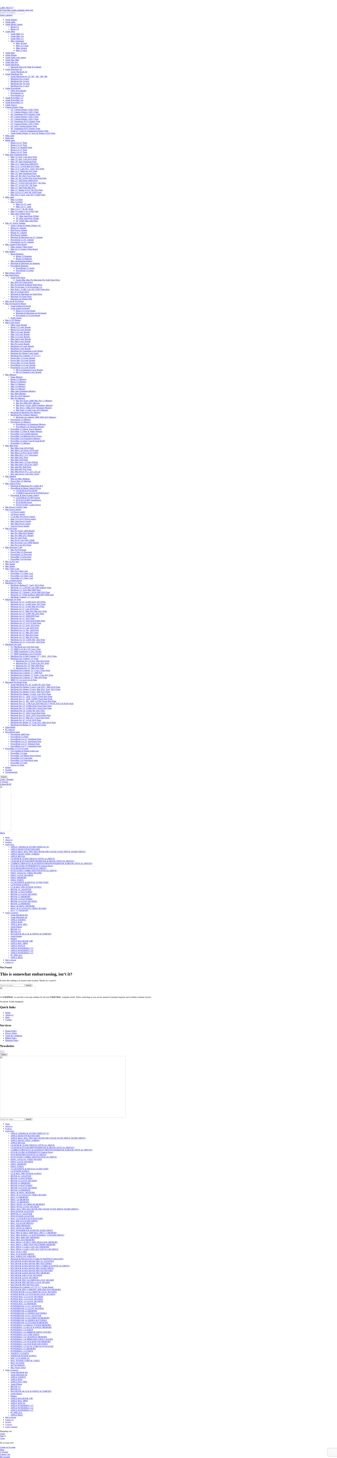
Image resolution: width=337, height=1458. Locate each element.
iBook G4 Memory (18, 382)
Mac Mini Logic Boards (21, 341)
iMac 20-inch (21, 43)
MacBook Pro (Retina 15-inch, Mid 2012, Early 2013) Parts (35, 689)
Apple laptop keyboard (20, 308)
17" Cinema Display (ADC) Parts (25, 112)
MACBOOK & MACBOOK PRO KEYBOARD (32, 1270)
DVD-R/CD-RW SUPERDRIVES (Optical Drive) (32, 866)
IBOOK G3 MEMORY (21, 896)
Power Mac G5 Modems (21, 481)
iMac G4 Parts (17, 202)
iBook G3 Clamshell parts (21, 147)
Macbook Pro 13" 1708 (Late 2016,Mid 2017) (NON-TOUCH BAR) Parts (42, 703)
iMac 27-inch (21, 50)
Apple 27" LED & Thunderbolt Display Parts (29, 131)
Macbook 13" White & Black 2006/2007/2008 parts (32, 595)
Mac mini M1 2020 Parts (21, 467)
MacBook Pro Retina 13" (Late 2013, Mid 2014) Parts (33, 722)
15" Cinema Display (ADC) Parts (25, 109)
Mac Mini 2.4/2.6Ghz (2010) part (24, 450)
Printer (8, 767)
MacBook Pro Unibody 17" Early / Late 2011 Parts (32, 675)
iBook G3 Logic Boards (21, 327)
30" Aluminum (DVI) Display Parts (25, 128)
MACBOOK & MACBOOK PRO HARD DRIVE (32, 1268)
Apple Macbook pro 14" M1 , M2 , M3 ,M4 (29, 76)
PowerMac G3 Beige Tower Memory (26, 429)
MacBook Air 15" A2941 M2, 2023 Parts (28, 640)
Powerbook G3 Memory (21, 419)
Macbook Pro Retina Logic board (24, 353)
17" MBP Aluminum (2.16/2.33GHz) (26, 651)
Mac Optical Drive (13, 483)
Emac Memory (17, 377)
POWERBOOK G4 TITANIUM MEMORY (29, 1323)
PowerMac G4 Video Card (22, 576)
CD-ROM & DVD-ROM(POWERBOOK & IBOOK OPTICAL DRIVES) (42, 861)
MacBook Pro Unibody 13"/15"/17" (26, 356)
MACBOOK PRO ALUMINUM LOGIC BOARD (32, 1280)
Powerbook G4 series (25, 270)
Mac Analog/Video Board (16, 244)
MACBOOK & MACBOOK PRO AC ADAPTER (32, 1261)
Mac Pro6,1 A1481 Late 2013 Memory (32, 410)
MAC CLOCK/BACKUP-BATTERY (27, 1218)
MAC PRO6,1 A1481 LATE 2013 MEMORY (30, 1247)
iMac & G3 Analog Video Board (24, 249)
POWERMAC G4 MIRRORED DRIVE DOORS (32, 1339)
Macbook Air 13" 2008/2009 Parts (25, 616)
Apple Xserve (11, 105)
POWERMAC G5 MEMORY (23, 1349)
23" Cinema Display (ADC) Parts (25, 124)
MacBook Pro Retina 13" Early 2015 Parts (28, 725)
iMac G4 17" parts (23, 206)
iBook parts (10, 140)
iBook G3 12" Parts (19, 143)
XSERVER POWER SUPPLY (24, 1356)
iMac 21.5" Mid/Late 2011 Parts (24, 171)
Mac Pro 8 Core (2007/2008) (23, 540)
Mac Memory (11, 375)
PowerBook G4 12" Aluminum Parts (26, 739)
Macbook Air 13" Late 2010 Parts (25, 628)
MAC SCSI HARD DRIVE (22, 1254)
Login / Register (11, 1427)
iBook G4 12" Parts (19, 150)
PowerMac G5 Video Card (22, 578)
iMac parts (9, 197)
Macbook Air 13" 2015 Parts (22, 618)
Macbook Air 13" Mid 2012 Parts (24, 635)
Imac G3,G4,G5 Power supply (23, 519)
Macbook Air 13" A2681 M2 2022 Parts (27, 614)
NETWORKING (18, 1365)
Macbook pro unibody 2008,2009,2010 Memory (36, 417)
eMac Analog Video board (22, 247)
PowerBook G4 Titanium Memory (30, 427)
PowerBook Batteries (19, 266)
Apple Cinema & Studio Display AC (26, 225)
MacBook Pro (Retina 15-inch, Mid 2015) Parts (30, 692)
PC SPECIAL (16, 955)
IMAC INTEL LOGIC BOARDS (25, 1207)
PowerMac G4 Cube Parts (21, 758)
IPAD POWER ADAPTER (22, 1211)
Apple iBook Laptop (14, 24)
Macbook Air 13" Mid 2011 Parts (24, 632)
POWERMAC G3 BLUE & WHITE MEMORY (31, 1327)
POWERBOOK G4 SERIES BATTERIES (29, 1320)
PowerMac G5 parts (19, 763)
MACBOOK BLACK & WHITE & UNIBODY (31, 934)
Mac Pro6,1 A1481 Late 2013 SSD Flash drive (30, 289)
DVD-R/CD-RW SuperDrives (28, 500)
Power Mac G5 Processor (21, 552)
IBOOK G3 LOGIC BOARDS (24, 894)
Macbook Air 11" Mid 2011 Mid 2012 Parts (29, 611)
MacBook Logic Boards (21, 348)
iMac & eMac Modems (20, 479)
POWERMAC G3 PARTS (22, 1330)
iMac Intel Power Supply (21, 521)
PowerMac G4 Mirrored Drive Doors (26, 436)
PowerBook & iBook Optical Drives (26, 488)
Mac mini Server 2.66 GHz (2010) (25, 474)
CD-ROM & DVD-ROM (26, 490)
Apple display (16, 936)
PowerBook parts (12, 732)
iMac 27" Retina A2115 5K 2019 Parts (27, 190)
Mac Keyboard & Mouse (15, 304)
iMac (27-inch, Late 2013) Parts (24, 159)
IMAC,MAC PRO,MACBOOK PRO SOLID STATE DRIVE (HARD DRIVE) (44, 1209)
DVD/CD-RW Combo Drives (28, 505)
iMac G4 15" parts (23, 204)
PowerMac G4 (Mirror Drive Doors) (26, 756)
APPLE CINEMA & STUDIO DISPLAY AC (30, 847)
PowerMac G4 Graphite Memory (24, 434)
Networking (10, 727)
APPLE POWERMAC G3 (22, 948)
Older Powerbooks (18, 91)
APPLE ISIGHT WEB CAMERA (25, 854)
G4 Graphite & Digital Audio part (25, 751)
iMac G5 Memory (18, 389)
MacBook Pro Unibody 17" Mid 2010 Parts (29, 677)
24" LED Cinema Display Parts (24, 126)
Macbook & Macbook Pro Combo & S (27, 486)
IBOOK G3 (16, 929)
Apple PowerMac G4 (14, 100)
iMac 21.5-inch (22, 46)
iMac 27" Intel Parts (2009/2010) (24, 180)
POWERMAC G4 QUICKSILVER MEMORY (31, 1341)
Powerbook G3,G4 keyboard (28, 315)
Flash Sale (9, 138)
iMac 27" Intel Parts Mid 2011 (23, 188)
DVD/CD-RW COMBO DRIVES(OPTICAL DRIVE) (34, 870)
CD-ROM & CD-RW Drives (28, 498)
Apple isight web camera (15, 57)
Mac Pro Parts (11, 528)
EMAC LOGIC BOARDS (22, 875)
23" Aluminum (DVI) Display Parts (25, 121)
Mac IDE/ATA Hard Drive (22, 282)
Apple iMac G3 (17, 34)
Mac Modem (10, 476)
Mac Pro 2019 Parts (19, 538)
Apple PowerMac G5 (14, 102)
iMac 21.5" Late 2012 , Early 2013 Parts (27, 169)
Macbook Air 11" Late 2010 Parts (25, 609)
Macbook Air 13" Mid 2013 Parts (24, 637)
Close (2, 1433)
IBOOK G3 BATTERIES (21, 892)
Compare (8, 1425)
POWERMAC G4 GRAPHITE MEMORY (29, 1337)
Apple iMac (10, 31)
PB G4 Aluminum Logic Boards (29, 370)
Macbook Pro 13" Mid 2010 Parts (30, 668)
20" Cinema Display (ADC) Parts (25, 117)
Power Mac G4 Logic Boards (23, 360)
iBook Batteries (17, 254)
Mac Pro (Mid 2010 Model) (22, 533)
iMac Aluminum (17, 41)
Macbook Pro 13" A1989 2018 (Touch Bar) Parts (31, 706)
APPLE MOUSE (18, 856)
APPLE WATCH (18, 946)
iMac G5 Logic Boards (20, 337)
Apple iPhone (11, 55)
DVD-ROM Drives (24, 502)
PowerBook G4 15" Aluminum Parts (26, 741)
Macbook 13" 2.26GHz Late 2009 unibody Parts (31, 587)
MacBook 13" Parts (13, 583)
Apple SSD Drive (18, 277)
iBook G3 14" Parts (19, 145)
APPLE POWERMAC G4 (22, 950)
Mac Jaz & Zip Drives (14, 301)
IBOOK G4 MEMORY (21, 904)
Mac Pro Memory (18, 398)
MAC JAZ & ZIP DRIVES (22, 1223)
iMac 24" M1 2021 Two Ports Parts (25, 176)
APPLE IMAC (17, 957)
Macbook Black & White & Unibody (26, 67)
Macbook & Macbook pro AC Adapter (27, 237)
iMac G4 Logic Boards (20, 334)
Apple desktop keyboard (21, 306)
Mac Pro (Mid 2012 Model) (22, 535)
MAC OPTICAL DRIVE (21, 1228)
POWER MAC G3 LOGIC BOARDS (27, 1297)
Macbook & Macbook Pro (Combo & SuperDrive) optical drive (37, 1259)
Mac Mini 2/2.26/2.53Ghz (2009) (24, 453)
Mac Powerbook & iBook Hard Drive (26, 285)
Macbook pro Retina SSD (21, 299)
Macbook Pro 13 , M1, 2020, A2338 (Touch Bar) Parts (33, 701)
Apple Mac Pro (11, 62)
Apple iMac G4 (17, 36)
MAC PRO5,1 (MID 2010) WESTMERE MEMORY (33, 1244)
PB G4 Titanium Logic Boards (28, 372)
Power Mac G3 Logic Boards (23, 358)
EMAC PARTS (17, 880)
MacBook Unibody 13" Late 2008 (25, 597)
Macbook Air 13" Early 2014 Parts (25, 625)
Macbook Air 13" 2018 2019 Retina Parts (28, 621)
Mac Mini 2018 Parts (19, 460)
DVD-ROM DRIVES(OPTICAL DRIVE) (28, 868)
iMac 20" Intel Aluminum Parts (23, 162)
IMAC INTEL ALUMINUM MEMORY (28, 1204)
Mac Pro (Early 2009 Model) (23, 531)
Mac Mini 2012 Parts (19, 457)
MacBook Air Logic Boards (22, 346)
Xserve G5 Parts (17, 765)
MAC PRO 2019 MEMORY (23, 1240)
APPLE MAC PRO (19, 924)
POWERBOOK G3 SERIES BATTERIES (29, 1313)
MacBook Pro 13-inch (20, 79)
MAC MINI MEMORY (21, 1226)
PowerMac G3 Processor (21, 557)
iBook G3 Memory (18, 379)
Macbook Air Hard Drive (21, 296)
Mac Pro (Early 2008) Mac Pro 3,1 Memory (34, 401)
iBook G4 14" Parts (19, 152)
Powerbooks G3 (17, 95)
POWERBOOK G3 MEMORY (24, 1311)
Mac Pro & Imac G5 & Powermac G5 (26, 287)
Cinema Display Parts (14, 107)
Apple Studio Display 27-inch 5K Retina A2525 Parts (33, 133)
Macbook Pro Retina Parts (16, 682)
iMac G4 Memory (18, 386)
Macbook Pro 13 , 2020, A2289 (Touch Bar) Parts (31, 699)
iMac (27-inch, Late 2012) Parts (24, 157)
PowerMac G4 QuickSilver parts (24, 760)
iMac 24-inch (21, 48)
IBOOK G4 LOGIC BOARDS (24, 901)
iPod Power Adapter (19, 235)
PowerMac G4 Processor (21, 559)
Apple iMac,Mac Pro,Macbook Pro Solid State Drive (38, 280)
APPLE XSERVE (18, 920)
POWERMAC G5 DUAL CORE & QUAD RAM (32, 1346)
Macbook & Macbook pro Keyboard (31, 313)
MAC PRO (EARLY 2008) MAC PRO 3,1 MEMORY (34, 1233)
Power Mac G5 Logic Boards (23, 363)
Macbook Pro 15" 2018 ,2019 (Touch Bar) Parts (31, 715)
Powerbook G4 (17, 93)
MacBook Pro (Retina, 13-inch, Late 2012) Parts (31, 694)
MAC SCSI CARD (19, 1252)
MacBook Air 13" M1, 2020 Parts (25, 630)
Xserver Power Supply (20, 526)
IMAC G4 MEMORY (20, 1199)
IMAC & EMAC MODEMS (23, 906)
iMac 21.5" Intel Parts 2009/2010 (24, 164)
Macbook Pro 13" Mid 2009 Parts (30, 666)
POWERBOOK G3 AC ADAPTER (26, 1306)
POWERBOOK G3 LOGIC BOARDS (27, 1308)
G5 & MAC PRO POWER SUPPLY (26, 887)
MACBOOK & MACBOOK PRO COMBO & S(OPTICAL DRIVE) (40, 1266)
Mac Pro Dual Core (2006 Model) (25, 543)
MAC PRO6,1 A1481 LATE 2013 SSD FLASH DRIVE (34, 1249)
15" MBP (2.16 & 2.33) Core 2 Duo (26, 649)
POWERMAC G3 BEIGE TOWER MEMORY (31, 1325)
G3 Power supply (18, 512)
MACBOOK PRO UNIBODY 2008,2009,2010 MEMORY (36, 1289)
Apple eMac (10, 22)
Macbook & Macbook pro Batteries (25, 263)
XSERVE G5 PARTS (20, 1353)
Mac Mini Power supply (21, 524)
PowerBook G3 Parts (19, 737)
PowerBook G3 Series (25, 268)
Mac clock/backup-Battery (22, 261)
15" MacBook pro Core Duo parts (25, 647)
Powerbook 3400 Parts (20, 734)
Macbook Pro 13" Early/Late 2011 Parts (32, 663)
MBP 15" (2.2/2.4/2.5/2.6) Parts (24, 680)
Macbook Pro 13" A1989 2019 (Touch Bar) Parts (31, 708)
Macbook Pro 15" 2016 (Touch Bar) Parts (28, 713)
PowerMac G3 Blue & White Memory (27, 431)
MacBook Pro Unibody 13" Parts (24, 658)
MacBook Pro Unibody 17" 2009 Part (26, 673)
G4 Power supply (18, 514)
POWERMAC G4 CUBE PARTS (25, 1334)
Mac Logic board (12, 322)
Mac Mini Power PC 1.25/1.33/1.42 (25, 472)
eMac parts (9, 135)
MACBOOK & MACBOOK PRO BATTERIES (31, 1263)
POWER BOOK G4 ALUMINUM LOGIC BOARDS (34, 1292)
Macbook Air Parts (13, 599)
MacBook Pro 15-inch (20, 81)
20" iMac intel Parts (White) (27, 218)
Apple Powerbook (13, 88)
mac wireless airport (13, 580)
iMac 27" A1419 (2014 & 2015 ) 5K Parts (28, 183)
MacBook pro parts (13, 644)
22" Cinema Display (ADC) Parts (25, 119)
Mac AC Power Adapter (15, 223)
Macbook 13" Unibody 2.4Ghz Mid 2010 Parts (30, 592)
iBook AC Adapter (18, 228)
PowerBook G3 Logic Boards (23, 365)
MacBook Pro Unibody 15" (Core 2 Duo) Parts (30, 670)
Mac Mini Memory (18, 393)
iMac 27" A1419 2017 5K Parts (24, 185)
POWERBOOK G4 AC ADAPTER (26, 1315)
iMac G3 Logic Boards (20, 332)
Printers (14, 939)
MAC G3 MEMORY (20, 911)
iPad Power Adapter (19, 230)
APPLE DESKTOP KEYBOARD (25, 849)
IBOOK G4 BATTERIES (21, 899)
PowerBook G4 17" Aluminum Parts (26, 746)
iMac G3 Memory (18, 384)
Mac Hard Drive (12, 275)
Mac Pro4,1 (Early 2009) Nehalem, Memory (34, 405)
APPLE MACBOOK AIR (22, 941)
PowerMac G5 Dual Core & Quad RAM (28, 441)
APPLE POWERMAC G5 (22, 953)
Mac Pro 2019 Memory (20, 396)
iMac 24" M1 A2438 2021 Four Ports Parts (28, 178)
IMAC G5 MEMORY (20, 1202)
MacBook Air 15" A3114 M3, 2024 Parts (28, 642)
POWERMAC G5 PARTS (22, 1351)
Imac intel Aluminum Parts (16, 154)
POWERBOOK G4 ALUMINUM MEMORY (30, 1318)
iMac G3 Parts (17, 199)
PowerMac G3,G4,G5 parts (16, 748)
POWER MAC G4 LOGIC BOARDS (27, 1299)
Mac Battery (10, 251)
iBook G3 (15, 27)
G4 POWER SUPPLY (20, 885)
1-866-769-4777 (7, 8)
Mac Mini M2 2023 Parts (21, 469)
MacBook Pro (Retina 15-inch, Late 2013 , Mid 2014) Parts (35, 687)
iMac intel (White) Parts (20, 214)
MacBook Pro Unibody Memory (24, 415)
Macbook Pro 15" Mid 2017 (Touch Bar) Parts (30, 718)
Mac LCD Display (13, 320)
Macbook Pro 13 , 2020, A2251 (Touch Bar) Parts (31, 696)
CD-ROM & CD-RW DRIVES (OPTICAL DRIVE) (33, 859)
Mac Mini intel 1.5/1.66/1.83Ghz (24, 462)
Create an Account (7, 1447)
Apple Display (11, 20)
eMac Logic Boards (19, 325)
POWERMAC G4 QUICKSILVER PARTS (29, 1344)
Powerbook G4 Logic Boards (23, 367)
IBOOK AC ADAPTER (21, 889)
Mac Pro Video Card (19, 571)
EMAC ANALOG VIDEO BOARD (26, 873)
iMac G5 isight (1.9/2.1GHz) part (24, 211)
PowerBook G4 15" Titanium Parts (25, 744)
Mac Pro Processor (18, 550)
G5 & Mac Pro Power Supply (23, 516)
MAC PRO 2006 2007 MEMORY (25, 1237)
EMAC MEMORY (19, 878)
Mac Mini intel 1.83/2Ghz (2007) (24, 464)
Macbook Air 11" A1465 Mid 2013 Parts (27, 606)
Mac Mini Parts (11, 445)
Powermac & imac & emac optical (25, 495)
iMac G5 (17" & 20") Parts (22, 209)
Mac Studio (10, 566)
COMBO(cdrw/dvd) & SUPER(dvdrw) (32, 493)
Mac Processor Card (13, 547)
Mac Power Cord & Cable (16, 507)
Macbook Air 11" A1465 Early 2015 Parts (28, 604)
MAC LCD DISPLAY (20, 1358)
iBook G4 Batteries (24, 259)
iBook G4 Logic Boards (21, 330)
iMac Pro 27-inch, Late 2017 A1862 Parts (28, 195)
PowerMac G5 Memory (20, 443)
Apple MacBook (12, 64)
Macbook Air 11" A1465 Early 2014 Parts (28, 602)
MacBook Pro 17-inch (20, 86)
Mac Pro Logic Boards (20, 344)
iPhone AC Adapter (19, 233)
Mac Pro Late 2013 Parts (21, 545)
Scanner (8, 770)
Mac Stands (10, 564)
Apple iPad (10, 53)
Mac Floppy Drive (13, 273)
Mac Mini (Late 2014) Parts (22, 448)
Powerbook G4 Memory (21, 422)
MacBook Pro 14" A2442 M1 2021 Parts (28, 711)
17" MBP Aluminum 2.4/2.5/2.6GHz (26, 654)
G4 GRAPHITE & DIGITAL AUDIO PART (30, 882)
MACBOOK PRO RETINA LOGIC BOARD (30, 1282)
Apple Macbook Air (13, 69)
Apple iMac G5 (17, 38)
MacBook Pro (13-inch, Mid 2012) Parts (32, 661)
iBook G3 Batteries (24, 256)
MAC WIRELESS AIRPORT (23, 1256)
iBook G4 (15, 29)
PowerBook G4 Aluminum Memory (31, 424)
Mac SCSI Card (12, 561)
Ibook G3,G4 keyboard (25, 311)
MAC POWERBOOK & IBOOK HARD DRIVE (32, 1230)
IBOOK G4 (16, 931)
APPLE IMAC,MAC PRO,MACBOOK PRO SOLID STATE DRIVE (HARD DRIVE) (48, 851)
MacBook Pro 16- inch (20, 83)
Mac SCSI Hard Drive (20, 292)
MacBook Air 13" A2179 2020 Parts (26, 623)
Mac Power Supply (13, 509)
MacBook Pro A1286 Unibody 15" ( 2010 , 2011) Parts (34, 656)
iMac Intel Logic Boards (21, 339)
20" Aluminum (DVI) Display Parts (25, 114)
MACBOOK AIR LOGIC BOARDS (26, 1275)
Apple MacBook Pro (14, 74)
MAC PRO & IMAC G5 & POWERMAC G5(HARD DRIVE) (37, 1235)
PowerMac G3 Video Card (22, 573)
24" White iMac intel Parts (27, 221)
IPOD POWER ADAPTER (22, 1216)
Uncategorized (11, 772)
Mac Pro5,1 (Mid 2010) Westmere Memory (34, 408)
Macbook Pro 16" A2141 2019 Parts (26, 720)
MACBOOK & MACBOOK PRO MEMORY (30, 1273)
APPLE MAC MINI (19, 943)
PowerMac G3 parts (19, 753)
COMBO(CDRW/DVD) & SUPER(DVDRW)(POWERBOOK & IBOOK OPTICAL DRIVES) (51, 863)
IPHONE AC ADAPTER (21, 1214)
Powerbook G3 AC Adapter (22, 240)
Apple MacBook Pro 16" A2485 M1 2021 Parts (30, 685)
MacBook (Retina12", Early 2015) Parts (27, 585)
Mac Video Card (12, 569)
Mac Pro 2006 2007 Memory (28, 403)
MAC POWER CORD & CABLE (25, 1360)
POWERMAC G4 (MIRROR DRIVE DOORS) (31, 1332)
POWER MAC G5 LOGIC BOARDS (27, 1301)
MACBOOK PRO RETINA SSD (25, 1285)
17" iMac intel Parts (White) (27, 216)
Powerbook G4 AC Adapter (22, 242)
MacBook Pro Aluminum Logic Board (27, 351)
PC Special (9, 729)
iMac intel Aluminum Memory (23, 391)
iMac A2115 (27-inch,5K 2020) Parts (26, 192)
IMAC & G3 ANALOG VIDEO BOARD (28, 908)
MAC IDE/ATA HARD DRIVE (24, 1221)
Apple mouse (16, 318)
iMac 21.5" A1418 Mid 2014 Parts (25, 166)
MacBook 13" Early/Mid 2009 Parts (26, 590)
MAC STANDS (17, 1363)
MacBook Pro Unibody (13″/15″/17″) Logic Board (32, 1287)
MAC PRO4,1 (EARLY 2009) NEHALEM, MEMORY (34, 1242)
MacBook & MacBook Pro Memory (26, 412)
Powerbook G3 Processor (21, 554)
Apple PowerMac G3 (14, 98)
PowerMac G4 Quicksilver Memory (26, 438)
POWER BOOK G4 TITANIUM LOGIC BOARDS (33, 1294)
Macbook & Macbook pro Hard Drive (26, 294)
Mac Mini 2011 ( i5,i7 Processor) (24, 455)
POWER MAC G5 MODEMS (23, 1304)
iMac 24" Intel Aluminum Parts (23, 173)
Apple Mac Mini (12, 60)
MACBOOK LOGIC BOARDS (24, 1278)
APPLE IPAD (17, 922)
